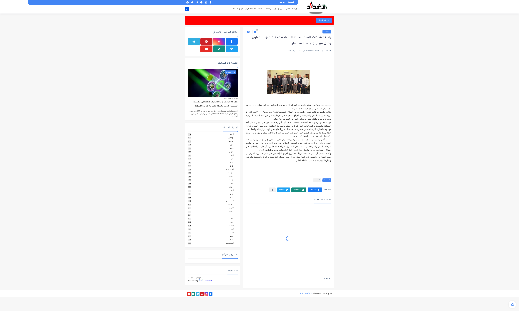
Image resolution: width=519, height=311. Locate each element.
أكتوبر (231, 134)
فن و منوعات (237, 9)
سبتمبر (231, 173)
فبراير (231, 148)
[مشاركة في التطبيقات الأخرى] (272, 189)
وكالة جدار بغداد (306, 294)
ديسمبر (231, 141)
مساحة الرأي (250, 9)
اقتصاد (261, 9)
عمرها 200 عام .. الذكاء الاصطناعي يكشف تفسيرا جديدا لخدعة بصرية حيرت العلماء (215, 104)
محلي (288, 9)
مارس (231, 152)
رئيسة (294, 9)
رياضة (268, 9)
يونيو (232, 162)
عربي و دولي (278, 9)
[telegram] (196, 2)
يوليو (232, 166)
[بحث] (187, 9)
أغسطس (230, 169)
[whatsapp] (187, 2)
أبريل (232, 155)
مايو (232, 159)
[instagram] (205, 2)
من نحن (282, 2)
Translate (208, 281)
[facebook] (210, 2)
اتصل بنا (291, 2)
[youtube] (206, 48)
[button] (315, 189)
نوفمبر (231, 138)
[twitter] (192, 2)
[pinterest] (201, 2)
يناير (232, 145)
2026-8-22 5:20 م (229, 99)
